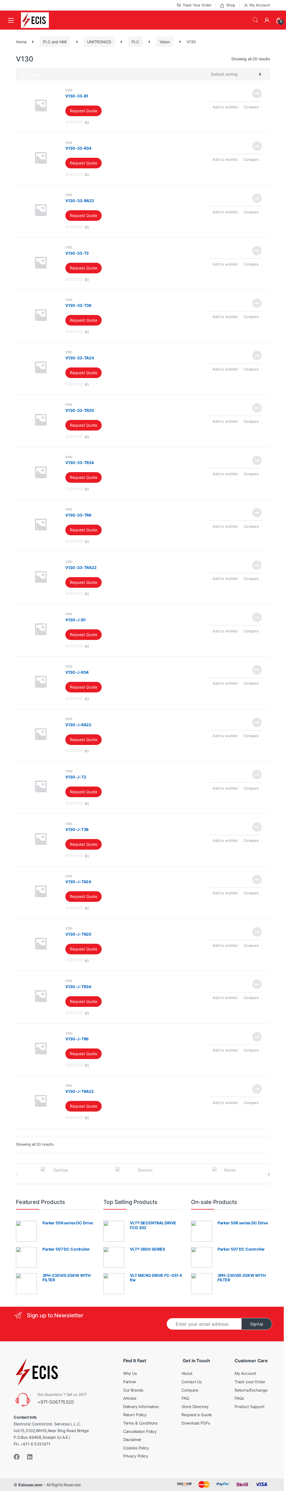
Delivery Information (141, 1406)
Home (21, 41)
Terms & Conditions (140, 1423)
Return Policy (135, 1414)
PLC (135, 41)
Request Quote (83, 110)
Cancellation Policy (140, 1431)
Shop (230, 5)
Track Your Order (197, 5)
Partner (129, 1381)
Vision (164, 41)
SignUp (256, 1324)
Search (255, 20)
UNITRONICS (99, 41)
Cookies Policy (136, 1447)
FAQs (239, 1398)
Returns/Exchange (251, 1390)
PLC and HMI (54, 41)
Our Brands (133, 1390)
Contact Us (192, 1381)
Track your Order (250, 1381)
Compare (251, 107)
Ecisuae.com (30, 1484)
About (187, 1373)
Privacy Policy (135, 1456)
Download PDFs (196, 1423)
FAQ (185, 1398)
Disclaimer (132, 1439)
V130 (68, 90)
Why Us (130, 1373)
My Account (259, 5)
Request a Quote (197, 1414)
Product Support (249, 1406)
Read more (257, 93)
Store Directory (195, 1406)
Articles (129, 1398)
